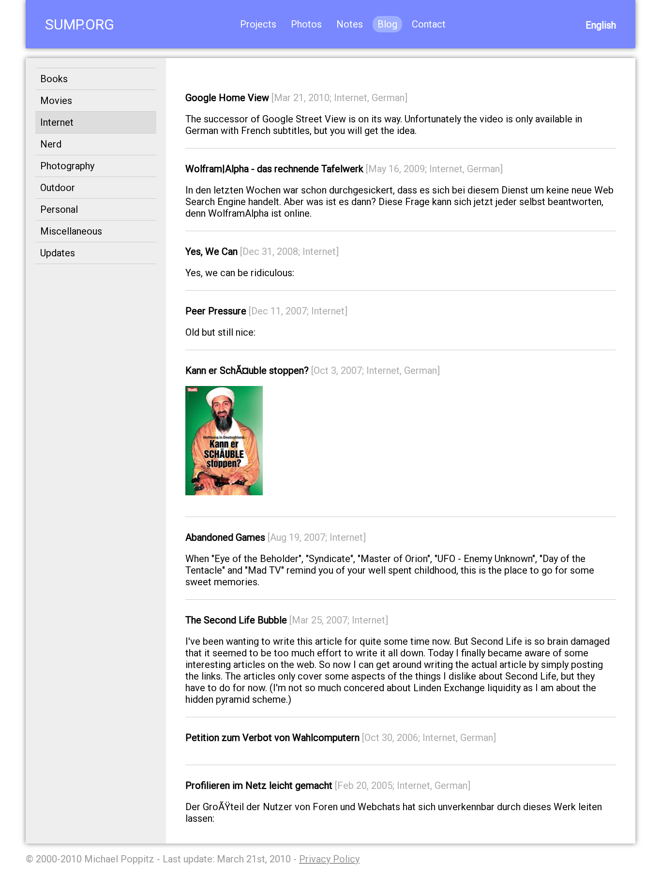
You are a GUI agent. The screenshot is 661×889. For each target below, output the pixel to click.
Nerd (50, 144)
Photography (67, 166)
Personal (59, 209)
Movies (56, 100)
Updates (57, 253)
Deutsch (598, 25)
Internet (57, 122)
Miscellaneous (71, 231)
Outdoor (57, 187)
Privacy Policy (329, 859)
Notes (349, 24)
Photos (306, 24)
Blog (387, 24)
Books (54, 79)
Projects (258, 24)
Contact (429, 24)
